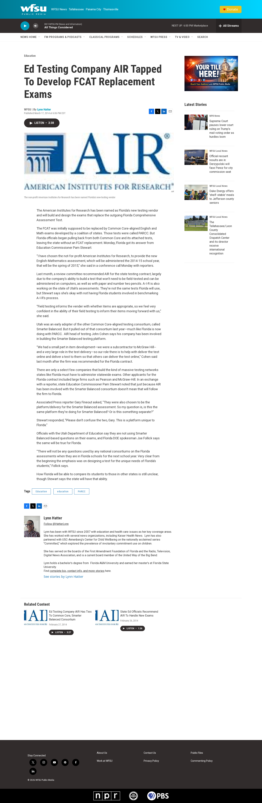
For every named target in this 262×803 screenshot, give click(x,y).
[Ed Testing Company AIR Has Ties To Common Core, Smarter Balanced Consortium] (35, 617)
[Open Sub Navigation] (39, 37)
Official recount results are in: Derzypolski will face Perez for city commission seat (221, 163)
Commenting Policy (202, 761)
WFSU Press (158, 37)
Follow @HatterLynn (56, 524)
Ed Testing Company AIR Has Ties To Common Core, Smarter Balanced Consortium (70, 615)
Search (202, 37)
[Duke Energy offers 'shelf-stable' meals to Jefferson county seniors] (196, 192)
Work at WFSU (104, 761)
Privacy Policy (151, 761)
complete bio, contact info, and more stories (77, 571)
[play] (25, 26)
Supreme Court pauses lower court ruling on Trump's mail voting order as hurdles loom (221, 128)
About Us (102, 753)
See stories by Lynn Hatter (63, 576)
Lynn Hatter (44, 109)
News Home (28, 37)
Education (30, 55)
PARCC (82, 491)
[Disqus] (131, 691)
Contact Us (150, 753)
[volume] (36, 26)
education (63, 491)
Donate (232, 9)
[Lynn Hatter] (32, 526)
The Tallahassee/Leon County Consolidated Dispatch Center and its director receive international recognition (220, 237)
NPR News (214, 115)
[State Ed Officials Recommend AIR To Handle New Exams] (107, 617)
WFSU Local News (218, 150)
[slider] (41, 26)
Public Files (197, 753)
